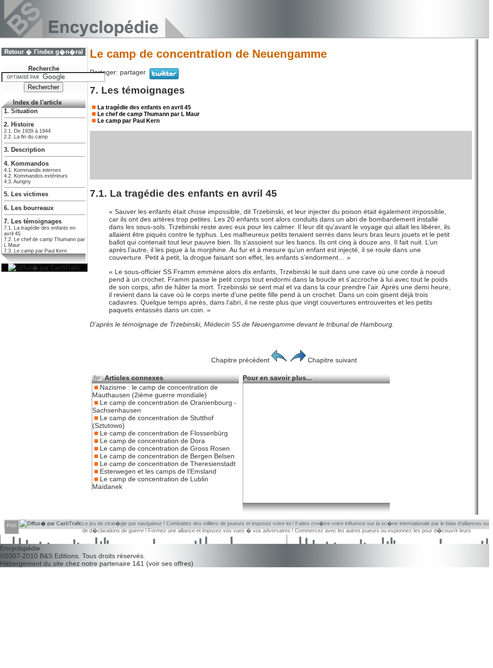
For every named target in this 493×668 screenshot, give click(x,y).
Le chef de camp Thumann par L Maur (148, 114)
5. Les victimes (26, 194)
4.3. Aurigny (17, 181)
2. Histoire (19, 124)
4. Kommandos (26, 163)
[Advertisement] (281, 155)
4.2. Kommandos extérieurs (36, 176)
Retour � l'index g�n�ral (43, 52)
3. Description (24, 150)
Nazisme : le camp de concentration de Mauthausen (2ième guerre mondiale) (155, 391)
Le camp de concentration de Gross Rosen (165, 448)
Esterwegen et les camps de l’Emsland (158, 471)
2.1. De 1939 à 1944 (27, 131)
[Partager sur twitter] (164, 77)
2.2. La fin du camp (26, 136)
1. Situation (21, 111)
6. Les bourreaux (29, 208)
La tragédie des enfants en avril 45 (144, 107)
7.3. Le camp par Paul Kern (35, 251)
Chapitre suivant (332, 360)
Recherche (43, 68)
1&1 (139, 563)
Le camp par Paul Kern (128, 120)
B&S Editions (59, 556)
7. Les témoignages (33, 221)
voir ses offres (170, 563)
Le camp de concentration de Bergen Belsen (167, 456)
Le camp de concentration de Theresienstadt (168, 463)
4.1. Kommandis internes (32, 170)
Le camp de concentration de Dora (152, 441)
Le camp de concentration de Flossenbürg (164, 433)
